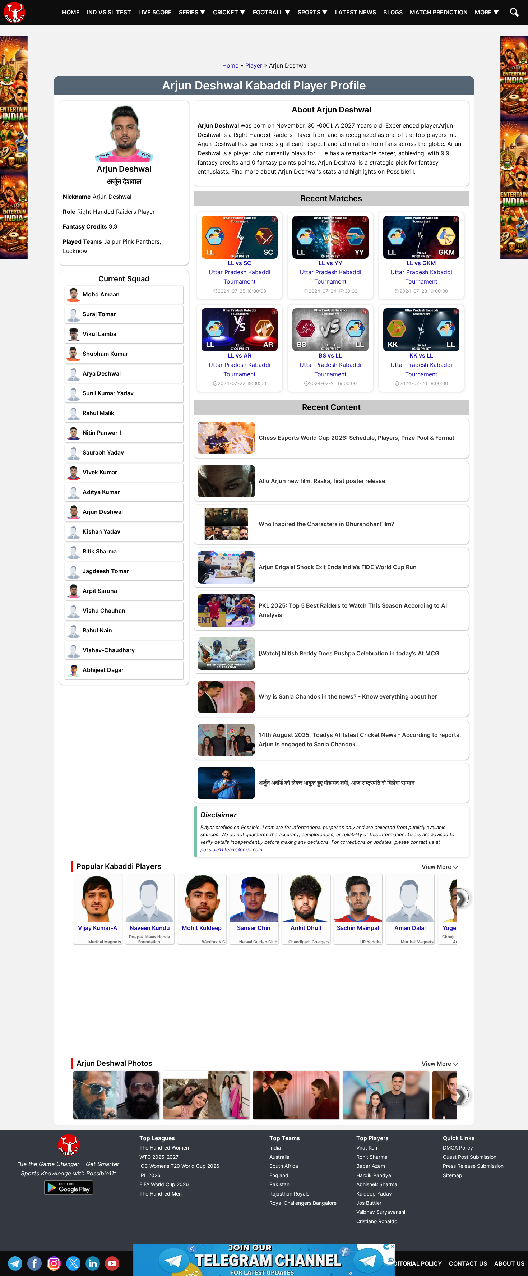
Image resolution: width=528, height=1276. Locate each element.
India (275, 1147)
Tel (17, 1262)
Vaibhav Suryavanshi (380, 1212)
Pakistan (279, 1184)
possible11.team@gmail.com (231, 849)
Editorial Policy (416, 1263)
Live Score (155, 12)
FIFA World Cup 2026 (164, 1184)
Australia (279, 1157)
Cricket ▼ (229, 12)
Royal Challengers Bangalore (303, 1203)
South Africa (283, 1166)
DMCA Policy (458, 1147)
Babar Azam (370, 1166)
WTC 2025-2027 (159, 1157)
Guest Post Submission (469, 1157)
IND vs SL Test (109, 12)
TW (75, 1262)
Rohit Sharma (372, 1157)
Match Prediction (439, 12)
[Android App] (68, 1195)
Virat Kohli (367, 1147)
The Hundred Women (164, 1147)
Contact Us (468, 1263)
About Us (509, 1263)
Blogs (393, 12)
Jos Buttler (368, 1203)
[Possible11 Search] (515, 13)
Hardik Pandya (373, 1175)
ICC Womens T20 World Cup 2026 (179, 1166)
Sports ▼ (313, 12)
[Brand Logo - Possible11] (68, 1154)
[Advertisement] (264, 41)
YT (114, 1262)
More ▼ (487, 12)
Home (71, 12)
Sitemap (452, 1175)
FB (36, 1262)
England (278, 1175)
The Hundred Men (160, 1193)
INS (56, 1262)
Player (253, 65)
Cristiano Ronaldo (376, 1221)
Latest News (355, 12)
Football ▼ (272, 12)
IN (94, 1262)
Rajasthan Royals (289, 1193)
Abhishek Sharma (376, 1184)
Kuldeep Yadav (374, 1193)
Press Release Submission (473, 1166)
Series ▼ (192, 12)
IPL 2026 (150, 1175)
